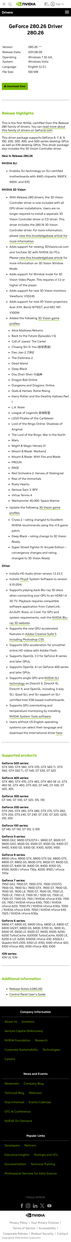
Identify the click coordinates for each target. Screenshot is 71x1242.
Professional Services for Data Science (31, 1173)
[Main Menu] (4, 4)
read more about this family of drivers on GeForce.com (33, 128)
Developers (12, 1145)
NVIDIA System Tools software (30, 716)
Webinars (35, 1093)
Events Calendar (40, 1102)
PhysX (24, 579)
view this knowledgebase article (41, 257)
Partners (30, 1145)
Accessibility (47, 1228)
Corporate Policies (15, 1233)
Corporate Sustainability (21, 1049)
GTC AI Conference (17, 1111)
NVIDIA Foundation (17, 1040)
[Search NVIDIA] (10, 3)
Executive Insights (17, 1154)
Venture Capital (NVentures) (24, 1031)
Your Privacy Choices (45, 1222)
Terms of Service (24, 1228)
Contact (62, 1233)
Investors (28, 1021)
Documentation (15, 1164)
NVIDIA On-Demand (18, 1121)
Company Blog (34, 1083)
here (59, 733)
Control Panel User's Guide (27, 994)
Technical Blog (14, 1093)
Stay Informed (14, 1102)
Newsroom (12, 1083)
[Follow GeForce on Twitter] (42, 1206)
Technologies (51, 1049)
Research (41, 1040)
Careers (10, 1059)
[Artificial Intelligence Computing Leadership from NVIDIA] (26, 4)
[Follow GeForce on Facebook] (22, 1206)
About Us (11, 1021)
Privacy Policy (18, 1222)
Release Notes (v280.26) (25, 989)
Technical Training (43, 1164)
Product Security (42, 1233)
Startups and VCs (46, 1154)
